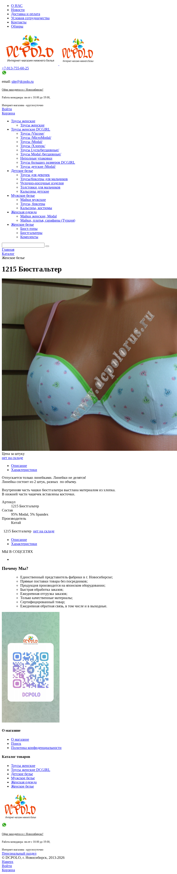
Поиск (16, 743)
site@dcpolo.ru (23, 81)
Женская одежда (24, 782)
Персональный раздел (19, 853)
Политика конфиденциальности (36, 748)
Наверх (7, 862)
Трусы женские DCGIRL (30, 770)
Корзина (8, 113)
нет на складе (12, 458)
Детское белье (22, 774)
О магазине (20, 739)
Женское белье (22, 786)
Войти (7, 109)
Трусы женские (23, 766)
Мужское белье (23, 778)
